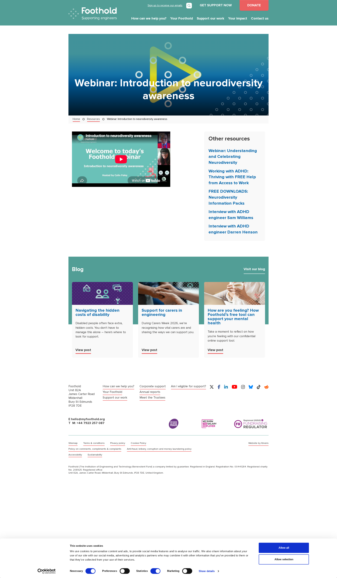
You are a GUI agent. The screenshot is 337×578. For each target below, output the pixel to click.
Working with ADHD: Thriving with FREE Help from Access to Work (232, 177)
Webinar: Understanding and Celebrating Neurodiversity (233, 156)
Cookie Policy (138, 443)
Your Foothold (181, 18)
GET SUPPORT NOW (216, 5)
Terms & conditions (94, 443)
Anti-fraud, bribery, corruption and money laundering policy (159, 449)
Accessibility (75, 454)
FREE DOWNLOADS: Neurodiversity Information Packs (228, 197)
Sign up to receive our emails (165, 5)
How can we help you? (148, 18)
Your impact (237, 18)
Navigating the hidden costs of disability (97, 312)
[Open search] (189, 5)
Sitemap (73, 443)
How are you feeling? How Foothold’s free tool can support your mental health (233, 317)
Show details (207, 571)
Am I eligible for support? (188, 386)
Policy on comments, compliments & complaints (94, 449)
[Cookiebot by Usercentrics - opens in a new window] (46, 571)
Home (76, 119)
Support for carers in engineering (162, 312)
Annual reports (150, 392)
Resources (93, 119)
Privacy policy (117, 443)
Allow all (284, 547)
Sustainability (95, 454)
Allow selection (284, 559)
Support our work (210, 18)
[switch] (125, 571)
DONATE (254, 5)
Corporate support (153, 386)
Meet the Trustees (152, 397)
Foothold (92, 13)
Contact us (260, 18)
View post (83, 350)
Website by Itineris (258, 443)
